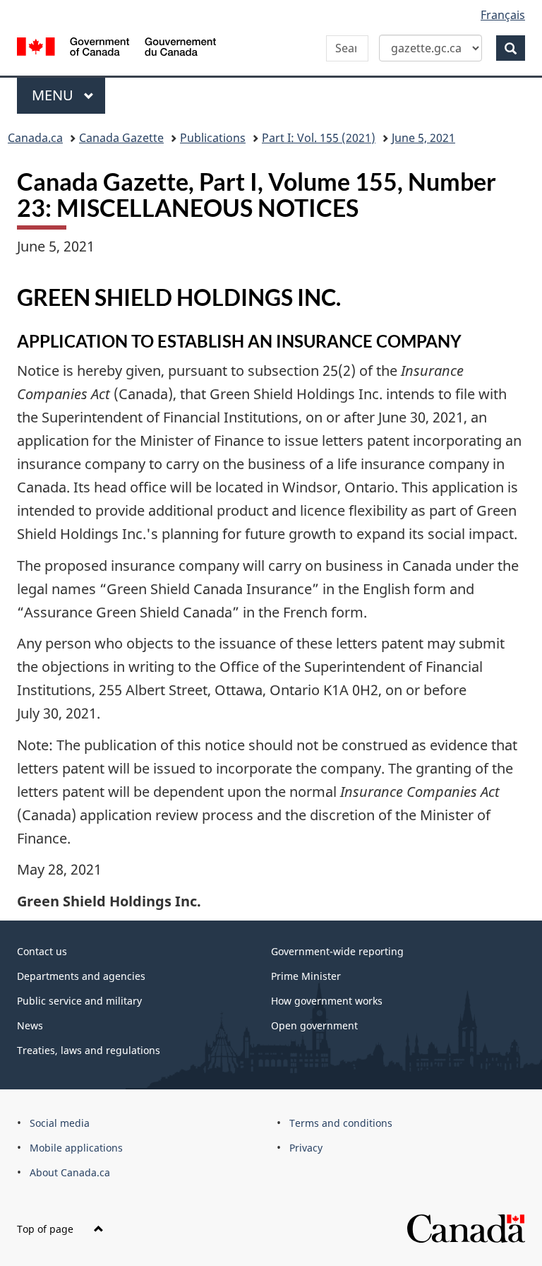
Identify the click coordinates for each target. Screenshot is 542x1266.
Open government (314, 1025)
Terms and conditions (340, 1123)
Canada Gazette (121, 138)
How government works (327, 1000)
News (30, 1025)
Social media (60, 1123)
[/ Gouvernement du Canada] (117, 45)
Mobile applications (76, 1147)
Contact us (42, 951)
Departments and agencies (81, 976)
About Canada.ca (70, 1172)
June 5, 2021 (423, 138)
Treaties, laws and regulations (88, 1050)
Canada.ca (35, 138)
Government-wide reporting (337, 951)
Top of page (46, 1229)
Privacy (306, 1147)
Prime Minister (306, 976)
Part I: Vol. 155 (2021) (318, 138)
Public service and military (79, 1000)
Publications (213, 138)
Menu (54, 95)
